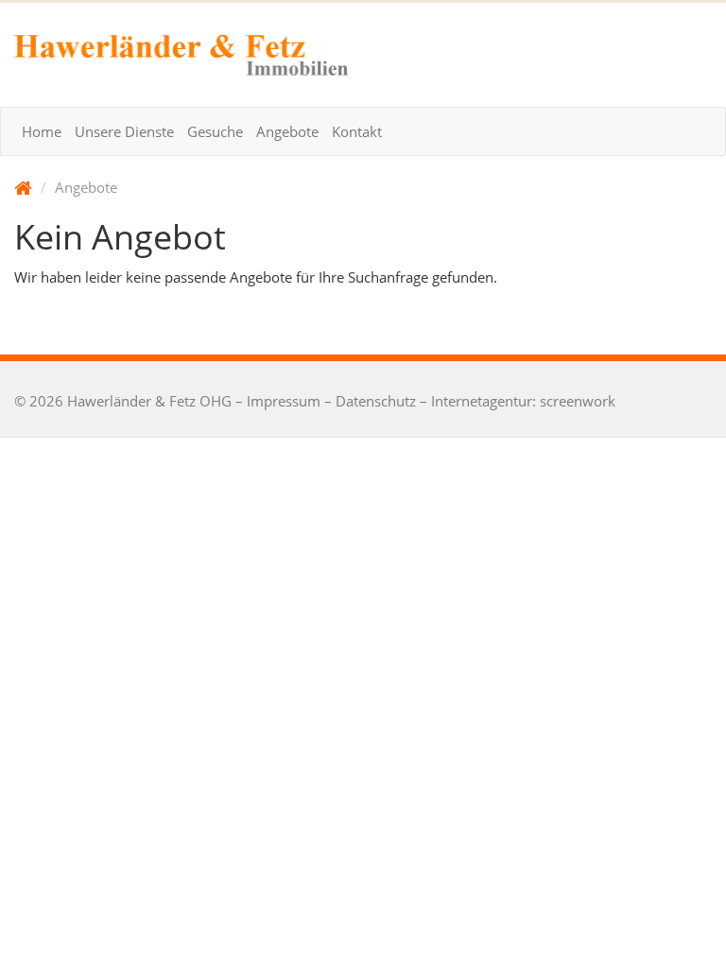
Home (41, 131)
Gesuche (215, 131)
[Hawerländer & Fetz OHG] (181, 54)
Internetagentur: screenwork (523, 400)
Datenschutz (376, 400)
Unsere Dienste (124, 131)
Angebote (287, 131)
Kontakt (357, 131)
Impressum (283, 400)
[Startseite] (23, 187)
